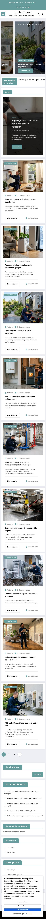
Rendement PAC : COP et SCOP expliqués (19, 65)
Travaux (14, 117)
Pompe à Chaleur (13, 60)
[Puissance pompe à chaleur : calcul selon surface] (23, 634)
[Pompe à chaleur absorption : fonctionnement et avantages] (23, 439)
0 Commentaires (23, 195)
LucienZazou (22, 12)
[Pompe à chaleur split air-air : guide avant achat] (23, 176)
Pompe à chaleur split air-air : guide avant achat (20, 200)
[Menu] (3, 14)
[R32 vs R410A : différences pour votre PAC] (23, 700)
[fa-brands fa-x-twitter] (20, 7)
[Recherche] (38, 14)
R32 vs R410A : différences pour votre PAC (21, 724)
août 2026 (10, 847)
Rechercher (12, 767)
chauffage (11, 870)
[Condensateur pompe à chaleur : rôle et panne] (23, 505)
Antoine (9, 24)
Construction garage (14, 875)
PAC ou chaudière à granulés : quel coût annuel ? (20, 397)
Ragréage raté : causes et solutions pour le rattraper (25, 123)
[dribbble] (23, 7)
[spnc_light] (43, 15)
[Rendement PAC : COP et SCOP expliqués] (23, 47)
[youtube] (29, 7)
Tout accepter (22, 909)
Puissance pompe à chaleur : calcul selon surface (20, 658)
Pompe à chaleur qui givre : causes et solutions (21, 595)
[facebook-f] (17, 7)
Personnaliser (22, 902)
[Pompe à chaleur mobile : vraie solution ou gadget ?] (23, 242)
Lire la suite (12, 71)
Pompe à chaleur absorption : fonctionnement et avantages (18, 463)
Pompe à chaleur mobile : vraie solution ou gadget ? (18, 266)
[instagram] (26, 7)
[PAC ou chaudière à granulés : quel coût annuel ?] (23, 373)
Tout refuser (22, 906)
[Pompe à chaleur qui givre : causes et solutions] (23, 570)
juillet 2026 (11, 853)
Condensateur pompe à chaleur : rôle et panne (21, 529)
